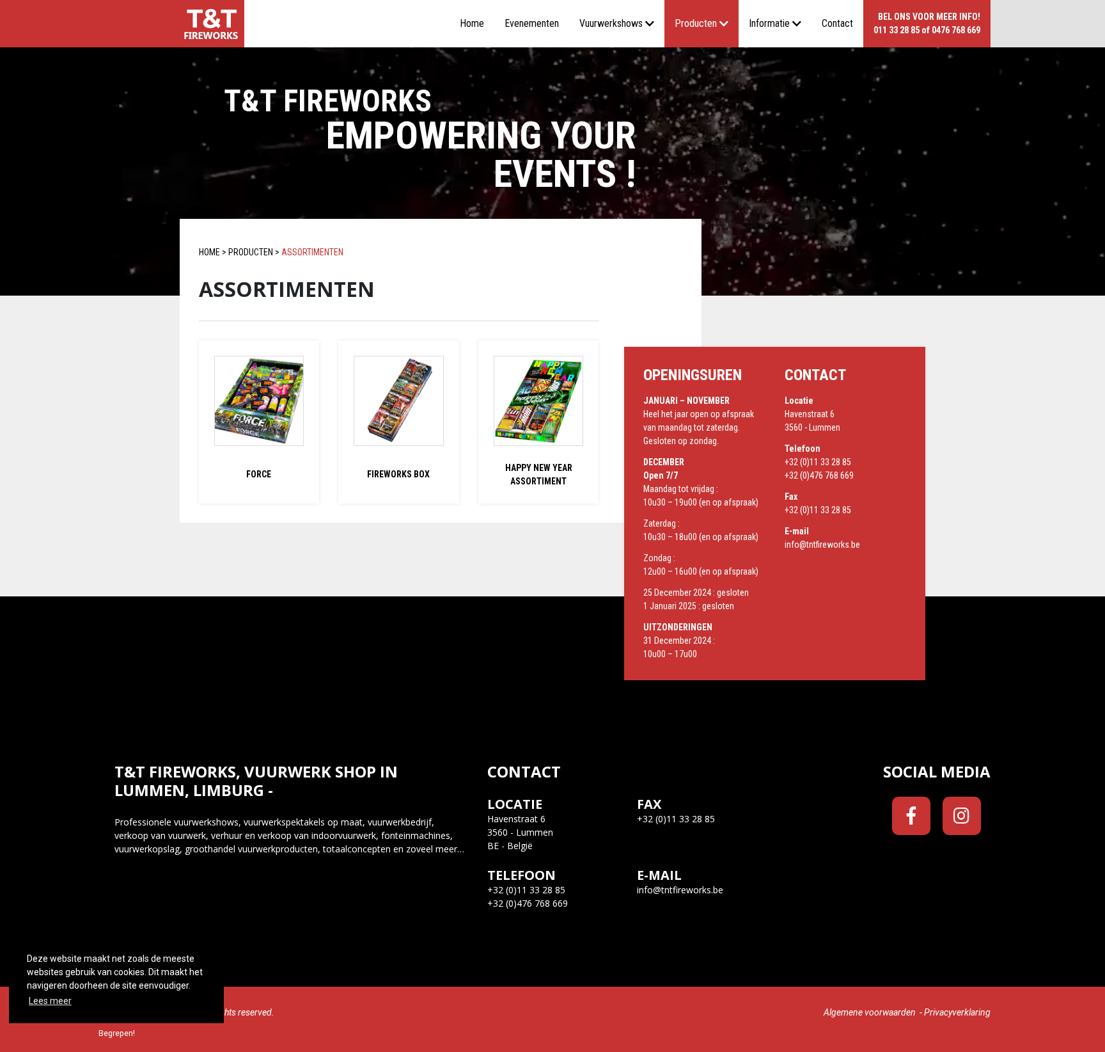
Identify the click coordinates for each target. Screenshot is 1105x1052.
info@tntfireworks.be (822, 544)
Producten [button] (696, 23)
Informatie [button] (769, 23)
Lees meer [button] (50, 1001)
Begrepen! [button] (116, 1033)
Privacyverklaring (957, 1012)
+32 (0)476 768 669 (819, 475)
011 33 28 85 (897, 30)
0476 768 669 (956, 30)
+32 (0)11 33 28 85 (818, 462)
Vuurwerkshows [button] (611, 23)
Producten (250, 252)
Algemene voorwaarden (870, 1012)
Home (472, 23)
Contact (837, 23)
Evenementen (532, 23)
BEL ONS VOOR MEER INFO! (929, 17)
